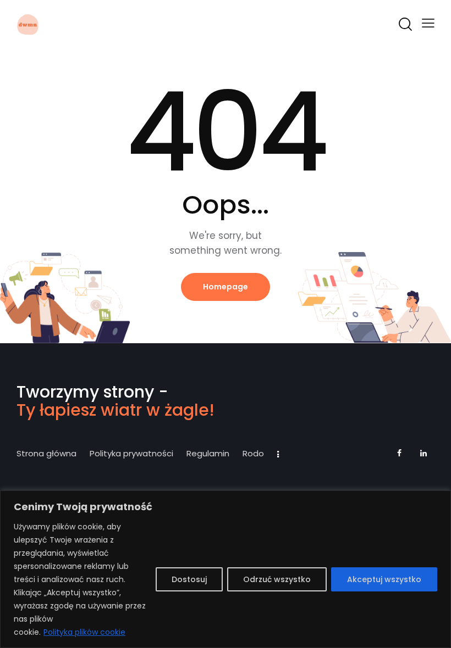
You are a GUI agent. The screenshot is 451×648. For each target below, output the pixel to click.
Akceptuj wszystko (384, 579)
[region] (225, 569)
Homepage (225, 286)
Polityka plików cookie (84, 632)
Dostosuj (189, 579)
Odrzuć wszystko (277, 579)
